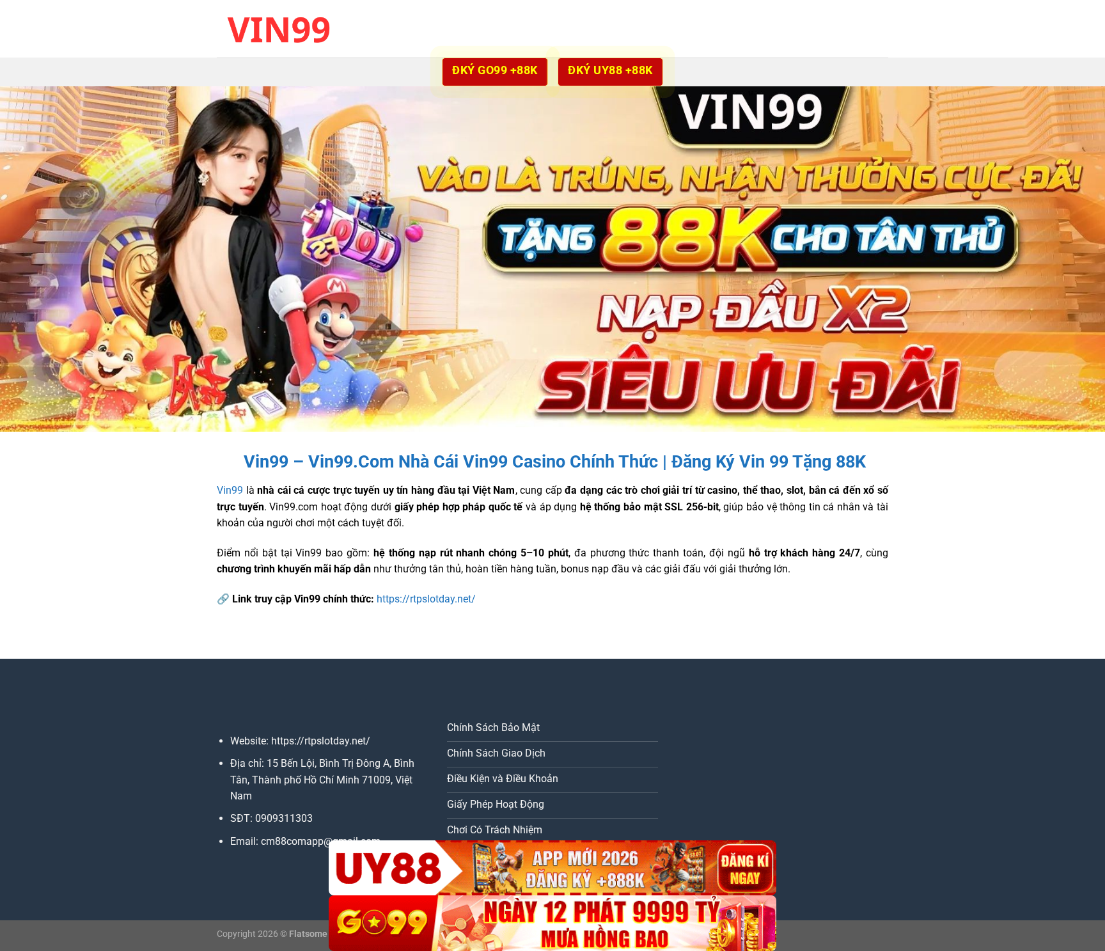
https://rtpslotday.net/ (426, 599)
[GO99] (552, 923)
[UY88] (552, 868)
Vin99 (230, 490)
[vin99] (281, 28)
